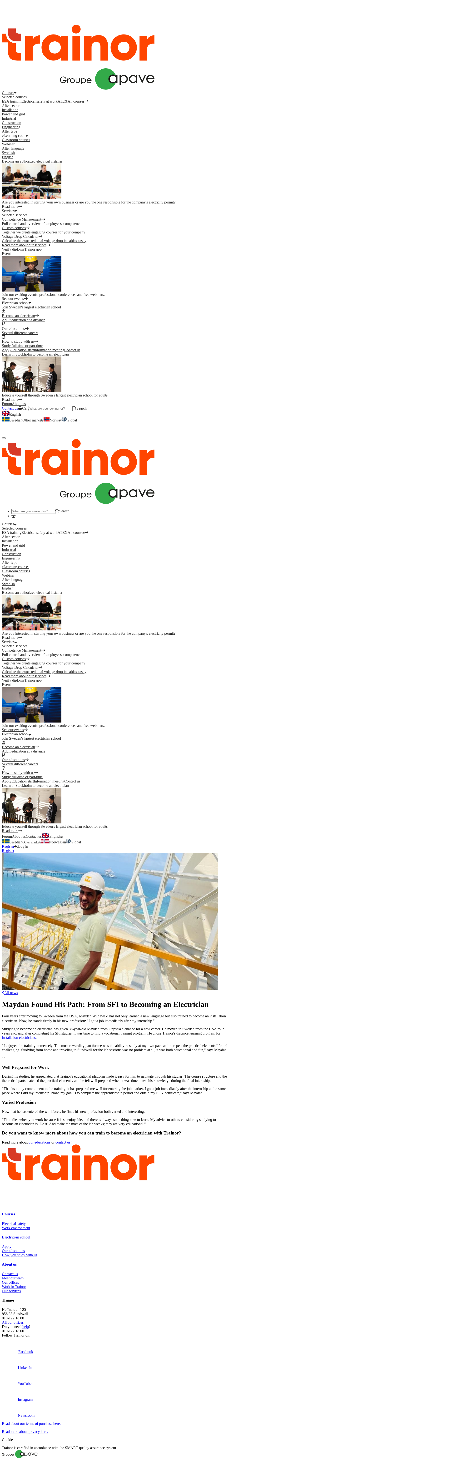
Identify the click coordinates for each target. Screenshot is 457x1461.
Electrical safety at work (39, 101)
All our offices (13, 1322)
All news (11, 993)
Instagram (25, 1399)
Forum (7, 836)
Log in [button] (7, 6)
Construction (11, 123)
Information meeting (49, 350)
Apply (6, 350)
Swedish (8, 153)
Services (8, 642)
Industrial (9, 118)
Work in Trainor (14, 1287)
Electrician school (15, 734)
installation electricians (19, 1037)
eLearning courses (15, 136)
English (7, 157)
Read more (10, 206)
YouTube (24, 1384)
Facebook (25, 1352)
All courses (76, 101)
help (25, 1327)
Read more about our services (24, 245)
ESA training (11, 101)
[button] (12, 420)
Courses (8, 93)
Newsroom (26, 1415)
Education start (22, 350)
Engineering (11, 127)
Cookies (8, 1440)
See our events (13, 299)
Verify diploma (13, 249)
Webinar (8, 144)
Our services (11, 1291)
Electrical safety (14, 1224)
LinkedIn (25, 1368)
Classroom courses (16, 140)
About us (19, 836)
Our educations (13, 1251)
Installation (10, 110)
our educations (39, 1142)
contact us (62, 1142)
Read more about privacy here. (25, 1432)
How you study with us (19, 1255)
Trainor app (33, 249)
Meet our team (13, 1278)
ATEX (63, 101)
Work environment (16, 1228)
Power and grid (13, 114)
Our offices (10, 1282)
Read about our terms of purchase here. (31, 1423)
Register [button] (8, 18)
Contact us (72, 350)
